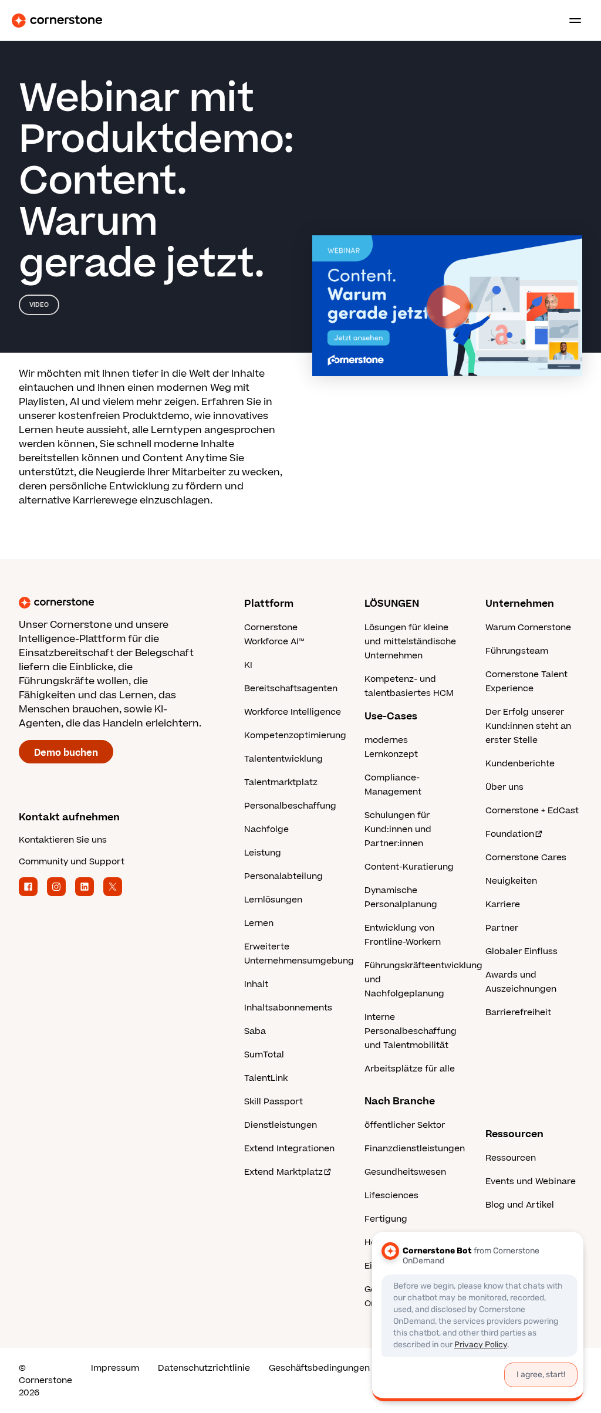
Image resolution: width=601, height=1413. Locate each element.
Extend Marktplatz (283, 1172)
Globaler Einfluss (521, 951)
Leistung (262, 853)
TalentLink (266, 1078)
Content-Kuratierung (409, 867)
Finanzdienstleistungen (414, 1148)
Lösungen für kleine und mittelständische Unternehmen (410, 641)
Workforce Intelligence (292, 712)
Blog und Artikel (519, 1205)
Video (39, 304)
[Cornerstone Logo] (57, 20)
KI (248, 665)
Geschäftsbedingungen (319, 1368)
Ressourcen (510, 1158)
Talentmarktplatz (281, 782)
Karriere (502, 904)
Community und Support (71, 862)
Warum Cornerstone (528, 627)
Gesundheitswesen (405, 1172)
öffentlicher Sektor (404, 1125)
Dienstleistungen (280, 1125)
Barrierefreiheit (518, 1012)
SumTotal (264, 1055)
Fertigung (385, 1219)
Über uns (504, 787)
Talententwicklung (283, 759)
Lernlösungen (273, 900)
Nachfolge (266, 829)
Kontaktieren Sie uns (63, 840)
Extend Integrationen (289, 1148)
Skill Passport (273, 1102)
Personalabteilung (283, 876)
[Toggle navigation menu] (570, 20)
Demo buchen (66, 752)
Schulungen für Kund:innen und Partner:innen (397, 829)
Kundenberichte (520, 764)
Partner (501, 928)
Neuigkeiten (511, 881)
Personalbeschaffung (290, 806)
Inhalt (256, 984)
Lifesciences (391, 1195)
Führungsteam (516, 651)
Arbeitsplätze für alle (409, 1069)
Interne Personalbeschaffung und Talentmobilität (410, 1031)
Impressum (115, 1368)
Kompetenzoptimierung (295, 735)
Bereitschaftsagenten (290, 688)
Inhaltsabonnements (288, 1008)
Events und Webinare (530, 1181)
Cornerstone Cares (525, 857)
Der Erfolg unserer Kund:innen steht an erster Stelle (528, 726)
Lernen (259, 923)
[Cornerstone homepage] (131, 603)
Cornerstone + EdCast (532, 810)
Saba (255, 1031)
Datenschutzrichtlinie (204, 1368)
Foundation (509, 834)
